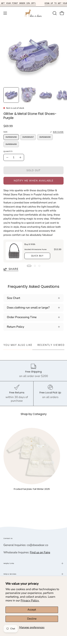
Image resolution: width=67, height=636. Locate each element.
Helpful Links (8, 563)
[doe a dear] (33, 13)
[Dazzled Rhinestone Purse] (14, 251)
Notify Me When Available (33, 180)
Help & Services (9, 574)
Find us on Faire (40, 552)
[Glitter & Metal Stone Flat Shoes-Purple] (11, 95)
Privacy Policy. (30, 600)
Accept (31, 610)
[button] (54, 13)
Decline (32, 619)
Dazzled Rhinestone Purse (35, 249)
